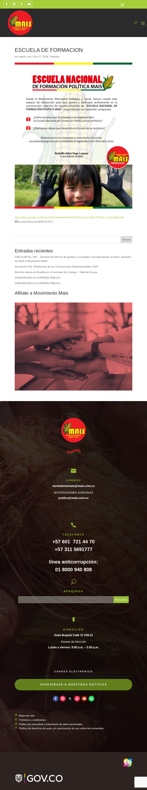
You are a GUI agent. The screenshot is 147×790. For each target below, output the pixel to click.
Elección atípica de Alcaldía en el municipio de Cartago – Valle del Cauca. (56, 272)
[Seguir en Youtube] (29, 4)
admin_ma (25, 56)
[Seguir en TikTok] (77, 698)
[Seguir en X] (22, 4)
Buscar (126, 239)
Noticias (54, 56)
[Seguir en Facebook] (7, 4)
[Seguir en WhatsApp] (91, 698)
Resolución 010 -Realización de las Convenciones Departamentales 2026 (56, 266)
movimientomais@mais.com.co (73, 485)
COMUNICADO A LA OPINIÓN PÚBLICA (37, 277)
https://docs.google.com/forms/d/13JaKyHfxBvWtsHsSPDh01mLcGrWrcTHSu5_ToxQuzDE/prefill (69, 217)
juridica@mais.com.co (73, 497)
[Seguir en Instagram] (14, 4)
